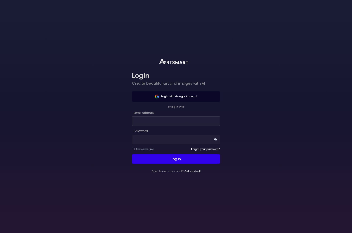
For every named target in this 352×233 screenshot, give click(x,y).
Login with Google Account (178, 96)
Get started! (192, 171)
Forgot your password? (205, 149)
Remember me (145, 149)
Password (140, 131)
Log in (176, 159)
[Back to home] (176, 61)
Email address (143, 113)
